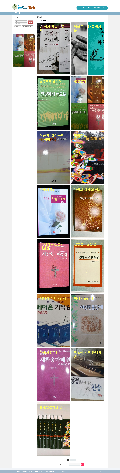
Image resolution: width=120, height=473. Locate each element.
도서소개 (17, 13)
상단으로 (102, 471)
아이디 (17, 21)
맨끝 (74, 459)
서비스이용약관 (34, 471)
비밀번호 (18, 23)
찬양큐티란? (17, 471)
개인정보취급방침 (26, 471)
